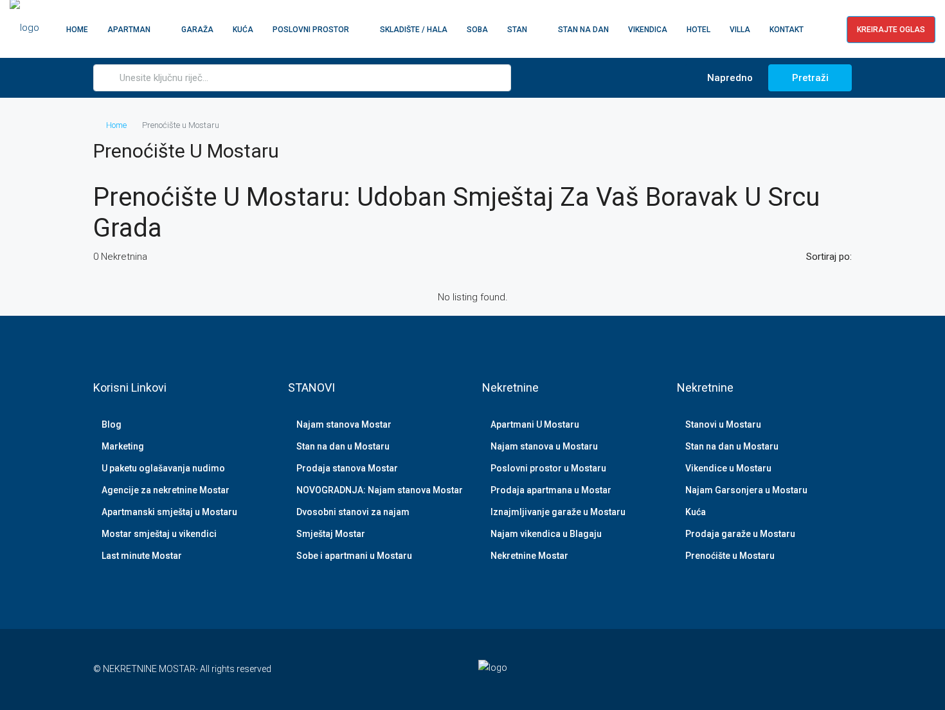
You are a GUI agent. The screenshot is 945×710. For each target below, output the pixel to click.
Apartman (128, 29)
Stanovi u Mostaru (723, 424)
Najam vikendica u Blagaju (546, 534)
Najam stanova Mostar (344, 424)
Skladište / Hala (413, 29)
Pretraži (810, 78)
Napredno (729, 78)
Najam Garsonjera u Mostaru (746, 490)
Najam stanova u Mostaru (544, 446)
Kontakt (787, 29)
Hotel (698, 29)
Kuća (243, 29)
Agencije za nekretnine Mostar (166, 490)
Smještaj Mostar (330, 534)
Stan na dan (583, 29)
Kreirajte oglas (891, 29)
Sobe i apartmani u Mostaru (354, 556)
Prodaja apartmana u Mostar (551, 490)
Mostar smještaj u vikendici (159, 534)
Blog (112, 424)
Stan (517, 29)
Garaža (197, 29)
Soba (477, 29)
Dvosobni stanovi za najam (353, 512)
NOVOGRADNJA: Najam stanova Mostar (379, 490)
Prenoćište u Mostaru (730, 556)
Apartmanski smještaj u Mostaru (169, 512)
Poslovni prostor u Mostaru (548, 468)
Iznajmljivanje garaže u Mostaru (558, 512)
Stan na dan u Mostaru (343, 446)
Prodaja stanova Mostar (347, 468)
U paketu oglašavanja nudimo (163, 468)
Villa (740, 29)
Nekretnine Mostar (529, 556)
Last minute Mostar (142, 556)
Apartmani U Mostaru (535, 424)
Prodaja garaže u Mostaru (740, 534)
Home (77, 29)
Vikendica (647, 29)
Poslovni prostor (311, 29)
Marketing (123, 446)
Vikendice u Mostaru (728, 468)
